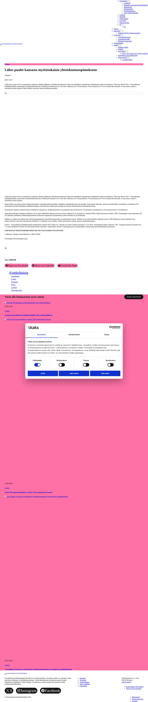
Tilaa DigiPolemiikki (131, 13)
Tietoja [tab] (106, 334)
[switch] (62, 365)
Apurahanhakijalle (124, 37)
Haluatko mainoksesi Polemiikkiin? (136, 5)
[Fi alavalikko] (122, 25)
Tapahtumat (15, 276)
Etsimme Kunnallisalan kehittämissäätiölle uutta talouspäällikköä (28, 315)
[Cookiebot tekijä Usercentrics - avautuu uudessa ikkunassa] (110, 327)
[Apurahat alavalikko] (121, 35)
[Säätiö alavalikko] (119, 45)
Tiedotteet (14, 282)
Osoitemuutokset (129, 11)
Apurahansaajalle (124, 39)
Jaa (6, 248)
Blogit (13, 285)
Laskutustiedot (127, 60)
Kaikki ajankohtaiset (134, 297)
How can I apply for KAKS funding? (135, 53)
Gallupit (14, 288)
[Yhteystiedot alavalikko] (128, 57)
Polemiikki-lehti (16, 290)
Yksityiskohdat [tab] (74, 334)
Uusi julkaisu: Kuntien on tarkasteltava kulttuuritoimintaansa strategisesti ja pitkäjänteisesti (38, 669)
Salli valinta (74, 373)
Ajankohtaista (18, 272)
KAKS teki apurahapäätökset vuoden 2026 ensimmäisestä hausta (28, 492)
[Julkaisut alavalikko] (121, 31)
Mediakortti (128, 7)
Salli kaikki (105, 373)
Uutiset (7, 64)
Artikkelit (127, 3)
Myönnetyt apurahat (125, 41)
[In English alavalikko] (126, 51)
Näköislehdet (128, 9)
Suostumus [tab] (41, 334)
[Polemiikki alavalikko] (128, 1)
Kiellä (43, 373)
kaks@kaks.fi (126, 682)
